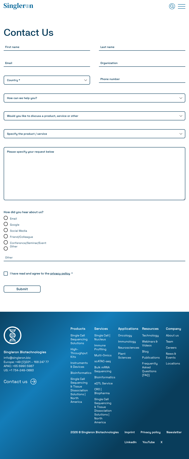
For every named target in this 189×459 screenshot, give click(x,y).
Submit (22, 289)
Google (14, 224)
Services (101, 328)
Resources (150, 328)
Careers (171, 348)
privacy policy (60, 273)
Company (173, 328)
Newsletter (174, 432)
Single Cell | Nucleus (102, 337)
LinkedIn (131, 442)
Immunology (127, 341)
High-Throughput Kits (79, 353)
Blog (145, 351)
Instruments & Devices (79, 365)
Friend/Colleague (21, 237)
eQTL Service (103, 383)
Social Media (18, 230)
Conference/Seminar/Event (28, 243)
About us (172, 335)
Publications (151, 357)
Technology (150, 335)
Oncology (125, 335)
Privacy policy (151, 432)
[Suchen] (172, 6)
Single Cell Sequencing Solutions (79, 339)
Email (13, 218)
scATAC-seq (102, 361)
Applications (128, 328)
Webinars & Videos (150, 343)
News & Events (171, 355)
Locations (173, 363)
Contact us (16, 381)
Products (78, 328)
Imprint (130, 432)
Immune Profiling (100, 347)
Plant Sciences (124, 355)
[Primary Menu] (181, 6)
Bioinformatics (81, 373)
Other (14, 246)
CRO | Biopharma (102, 391)
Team (169, 341)
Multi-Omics (102, 355)
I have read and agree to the (41, 273)
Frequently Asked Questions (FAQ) (150, 369)
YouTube (148, 442)
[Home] (18, 6)
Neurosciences (128, 348)
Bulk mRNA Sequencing (102, 369)
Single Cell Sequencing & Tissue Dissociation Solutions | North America (79, 390)
